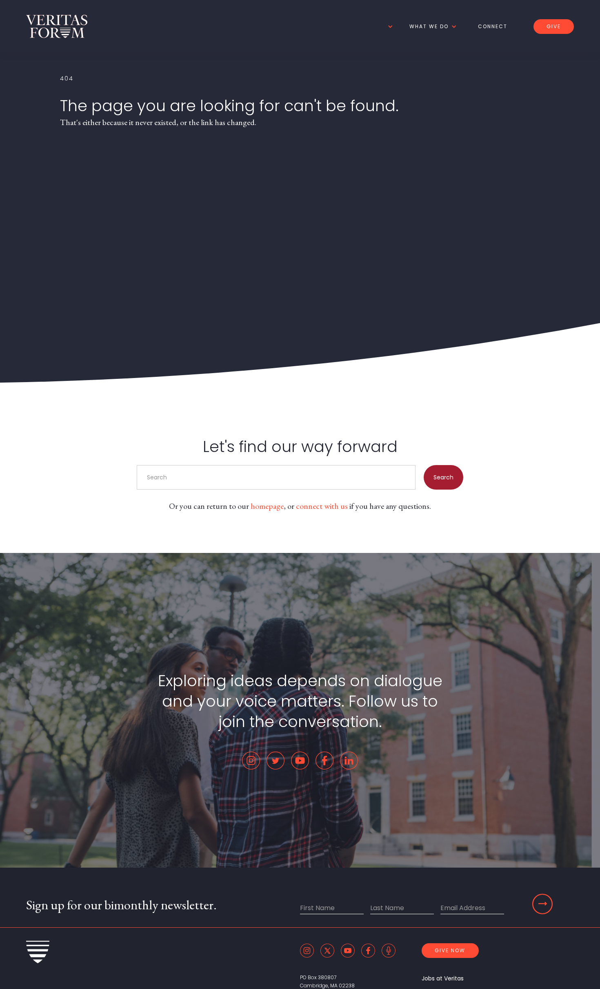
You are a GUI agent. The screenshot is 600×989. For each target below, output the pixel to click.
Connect (492, 26)
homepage (267, 506)
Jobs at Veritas (443, 978)
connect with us (322, 506)
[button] (389, 26)
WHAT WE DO (429, 26)
